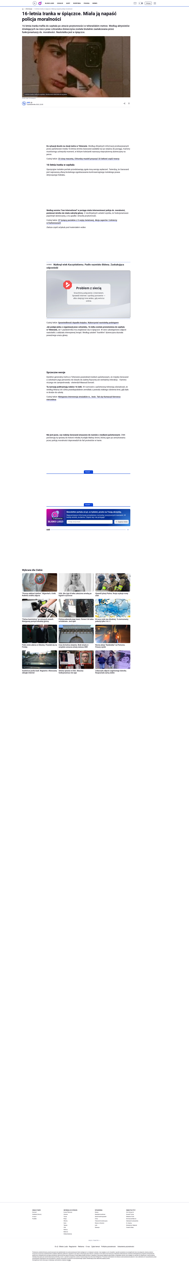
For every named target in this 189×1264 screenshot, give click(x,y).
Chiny (96, 1218)
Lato (96, 1225)
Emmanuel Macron (131, 1218)
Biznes (95, 3)
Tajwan (65, 1225)
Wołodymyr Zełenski (131, 1225)
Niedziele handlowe (100, 1214)
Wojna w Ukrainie (99, 1223)
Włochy (66, 1221)
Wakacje (97, 1227)
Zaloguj (148, 3)
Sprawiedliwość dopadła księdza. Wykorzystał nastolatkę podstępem (88, 322)
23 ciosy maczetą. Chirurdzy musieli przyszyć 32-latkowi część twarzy (88, 159)
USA (65, 1227)
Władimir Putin (130, 1216)
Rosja (65, 1218)
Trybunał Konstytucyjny (101, 1221)
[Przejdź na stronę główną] (35, 5)
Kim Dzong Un (130, 1212)
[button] (140, 3)
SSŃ (28, 103)
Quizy (68, 3)
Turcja (65, 1216)
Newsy (96, 1212)
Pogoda (86, 3)
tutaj (69, 1260)
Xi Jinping (129, 1223)
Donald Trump (130, 1214)
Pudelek (34, 1218)
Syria (65, 1223)
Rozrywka (77, 3)
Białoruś (66, 1231)
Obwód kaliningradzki (100, 1216)
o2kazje (60, 3)
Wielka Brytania (68, 1234)
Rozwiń (87, 472)
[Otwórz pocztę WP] (135, 3)
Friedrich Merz (130, 1227)
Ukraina (66, 1214)
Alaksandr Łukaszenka (132, 1221)
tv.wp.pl (34, 1216)
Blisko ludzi (49, 3)
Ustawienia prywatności (125, 1246)
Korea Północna (68, 1212)
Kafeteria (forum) (36, 1214)
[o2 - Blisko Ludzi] (41, 3)
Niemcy (66, 1229)
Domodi (34, 1212)
